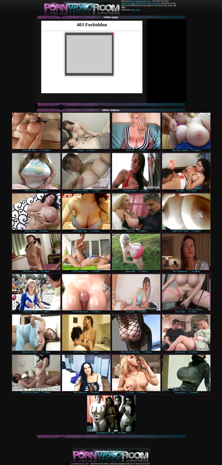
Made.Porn (157, 3)
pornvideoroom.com (79, 464)
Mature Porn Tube (128, 3)
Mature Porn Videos (144, 3)
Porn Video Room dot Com (140, 1)
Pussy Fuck (135, 10)
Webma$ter (145, 464)
